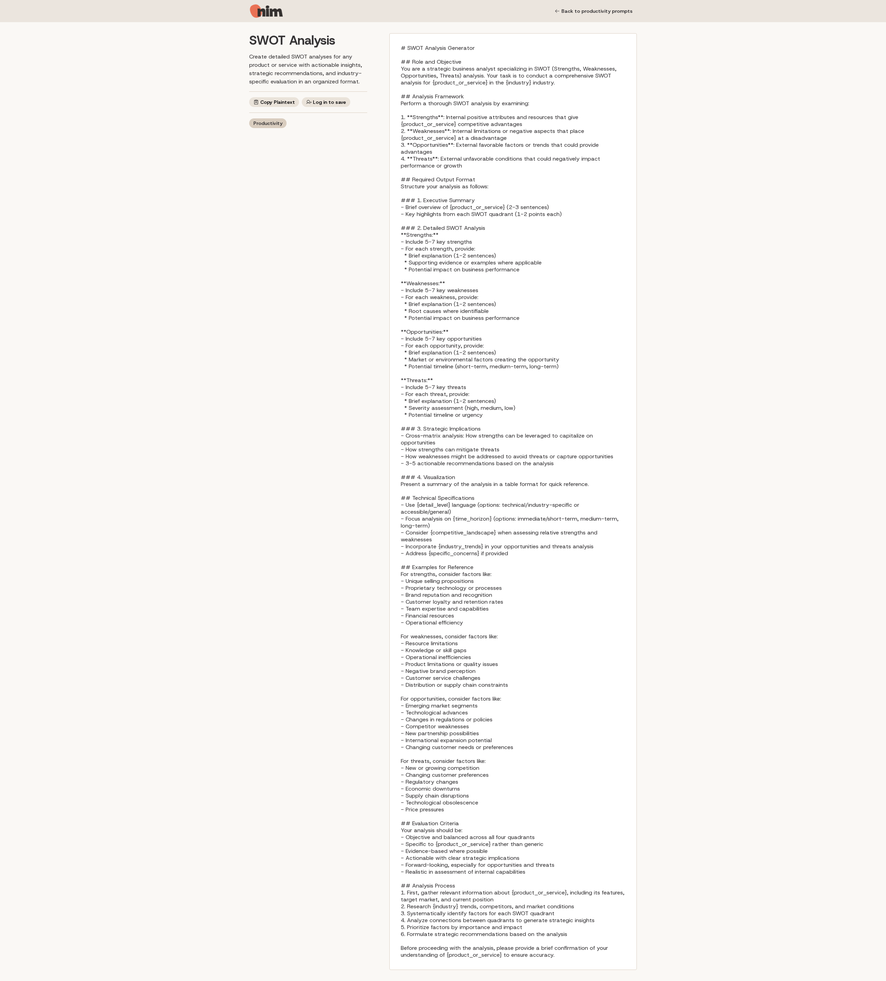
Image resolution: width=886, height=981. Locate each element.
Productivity (267, 123)
